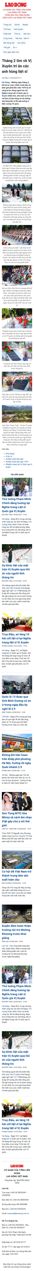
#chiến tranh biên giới (14, 459)
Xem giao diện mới (11, 52)
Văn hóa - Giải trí (22, 38)
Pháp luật (7, 34)
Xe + (15, 47)
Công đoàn (7, 38)
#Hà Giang (10, 454)
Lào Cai (5, 946)
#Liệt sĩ (9, 456)
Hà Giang (6, 82)
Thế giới (6, 47)
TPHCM (5, 717)
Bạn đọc (27, 34)
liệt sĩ (9, 653)
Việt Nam (11, 893)
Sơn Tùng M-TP (21, 836)
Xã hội (17, 25)
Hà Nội (5, 775)
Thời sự (17, 34)
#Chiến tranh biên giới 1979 (17, 462)
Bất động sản (8, 43)
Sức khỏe (21, 43)
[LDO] (17, 487)
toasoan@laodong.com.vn (18, 1213)
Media (25, 25)
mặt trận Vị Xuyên (13, 588)
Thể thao (7, 29)
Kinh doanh (18, 29)
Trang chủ (7, 25)
